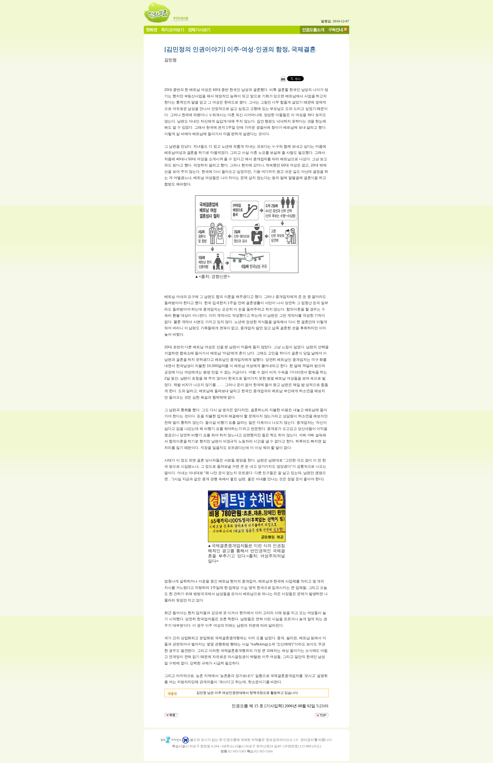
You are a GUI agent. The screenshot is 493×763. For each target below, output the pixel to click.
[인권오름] (157, 21)
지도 (316, 746)
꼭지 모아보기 (172, 29)
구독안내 (335, 29)
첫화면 (151, 29)
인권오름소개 (313, 29)
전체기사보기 (199, 29)
